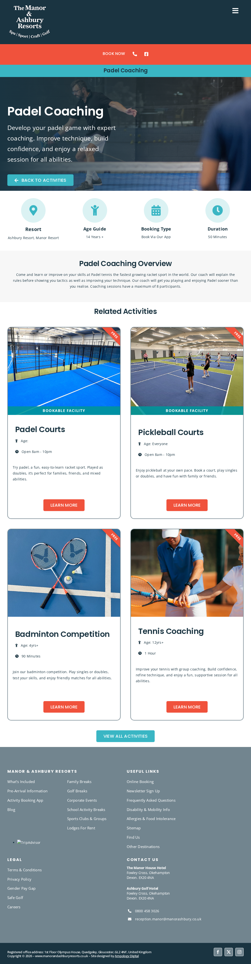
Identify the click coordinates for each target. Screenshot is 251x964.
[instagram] (239, 952)
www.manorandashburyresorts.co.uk (61, 956)
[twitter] (229, 952)
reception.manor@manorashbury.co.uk (168, 919)
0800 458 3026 (147, 911)
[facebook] (218, 952)
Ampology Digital (127, 956)
